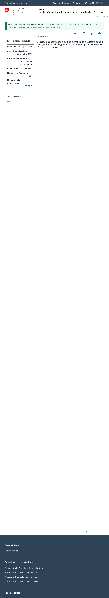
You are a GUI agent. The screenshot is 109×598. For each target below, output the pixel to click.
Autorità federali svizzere (16, 3)
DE (86, 3)
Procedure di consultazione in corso (21, 577)
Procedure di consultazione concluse (21, 581)
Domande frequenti (62, 3)
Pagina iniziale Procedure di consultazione (24, 568)
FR (90, 3)
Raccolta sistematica (50, 27)
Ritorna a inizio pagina (94, 532)
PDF (9, 101)
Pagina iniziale (11, 550)
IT (93, 3)
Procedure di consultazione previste (21, 572)
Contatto (76, 3)
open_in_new (84, 33)
